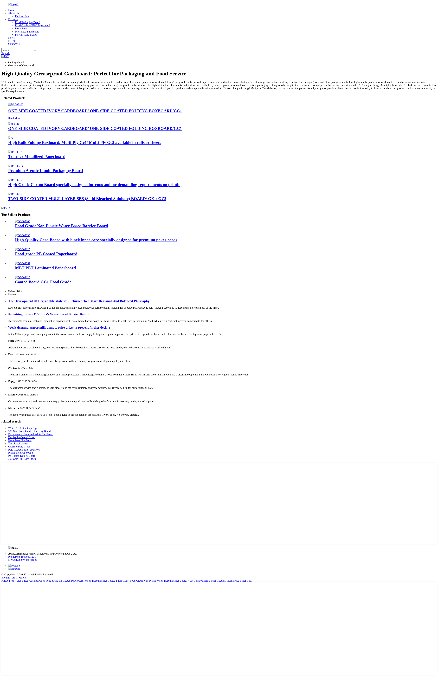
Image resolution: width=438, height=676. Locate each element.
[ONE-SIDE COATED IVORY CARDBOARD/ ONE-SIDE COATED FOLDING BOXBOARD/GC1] (15, 104)
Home (11, 10)
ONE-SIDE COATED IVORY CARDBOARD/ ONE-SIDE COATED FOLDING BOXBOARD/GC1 (95, 111)
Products (13, 19)
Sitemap (5, 577)
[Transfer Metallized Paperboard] (15, 152)
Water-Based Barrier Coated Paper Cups (106, 580)
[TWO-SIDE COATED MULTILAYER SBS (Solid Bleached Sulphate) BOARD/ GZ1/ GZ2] (15, 194)
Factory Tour (22, 16)
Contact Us (14, 43)
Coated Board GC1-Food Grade (43, 282)
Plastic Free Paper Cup (20, 452)
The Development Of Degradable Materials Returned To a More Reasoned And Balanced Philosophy (79, 301)
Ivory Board (21, 28)
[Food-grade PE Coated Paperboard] (22, 249)
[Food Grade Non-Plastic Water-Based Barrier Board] (22, 221)
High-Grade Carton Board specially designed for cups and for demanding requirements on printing (95, 184)
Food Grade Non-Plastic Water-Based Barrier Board (61, 226)
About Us (13, 13)
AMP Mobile (19, 577)
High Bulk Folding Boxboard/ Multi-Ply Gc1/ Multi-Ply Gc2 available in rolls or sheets (84, 142)
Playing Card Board (26, 34)
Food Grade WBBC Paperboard (32, 25)
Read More (14, 118)
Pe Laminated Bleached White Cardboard (30, 434)
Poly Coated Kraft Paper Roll (24, 449)
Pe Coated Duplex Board (21, 455)
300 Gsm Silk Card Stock (22, 458)
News (11, 37)
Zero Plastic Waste (18, 443)
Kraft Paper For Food (19, 440)
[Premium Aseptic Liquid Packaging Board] (15, 166)
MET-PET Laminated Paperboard (45, 268)
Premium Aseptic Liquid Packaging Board (45, 170)
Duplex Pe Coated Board (21, 437)
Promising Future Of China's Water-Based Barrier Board (48, 314)
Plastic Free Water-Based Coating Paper (22, 580)
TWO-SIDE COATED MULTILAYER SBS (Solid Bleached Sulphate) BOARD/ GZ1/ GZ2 (87, 198)
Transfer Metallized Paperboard (36, 156)
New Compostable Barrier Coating (206, 580)
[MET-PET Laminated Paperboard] (22, 263)
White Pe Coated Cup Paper (23, 428)
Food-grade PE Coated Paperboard (46, 254)
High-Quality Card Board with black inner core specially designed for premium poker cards (96, 240)
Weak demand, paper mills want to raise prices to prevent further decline (59, 327)
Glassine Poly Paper (19, 446)
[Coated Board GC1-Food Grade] (22, 277)
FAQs (11, 40)
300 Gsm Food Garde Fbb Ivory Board (29, 431)
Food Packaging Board (27, 22)
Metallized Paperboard (27, 31)
